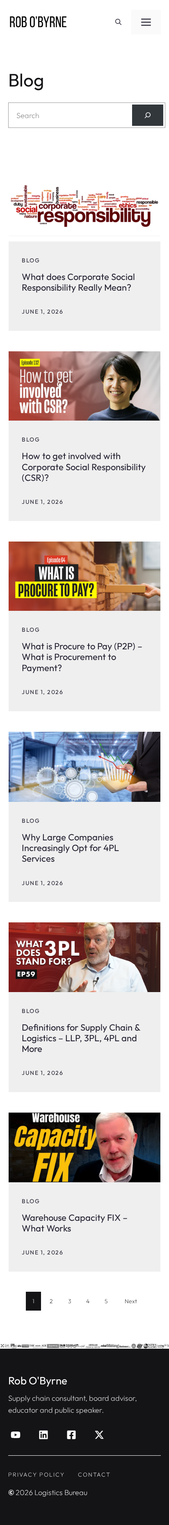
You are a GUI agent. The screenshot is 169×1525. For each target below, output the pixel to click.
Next (131, 1301)
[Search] (147, 115)
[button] (118, 22)
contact (94, 1474)
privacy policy (36, 1474)
